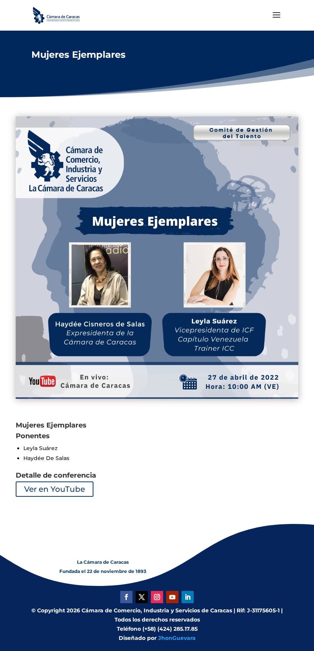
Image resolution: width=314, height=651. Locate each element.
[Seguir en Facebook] (126, 597)
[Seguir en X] (142, 597)
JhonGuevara (177, 638)
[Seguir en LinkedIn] (188, 597)
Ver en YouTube (54, 489)
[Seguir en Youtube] (172, 597)
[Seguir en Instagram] (157, 597)
